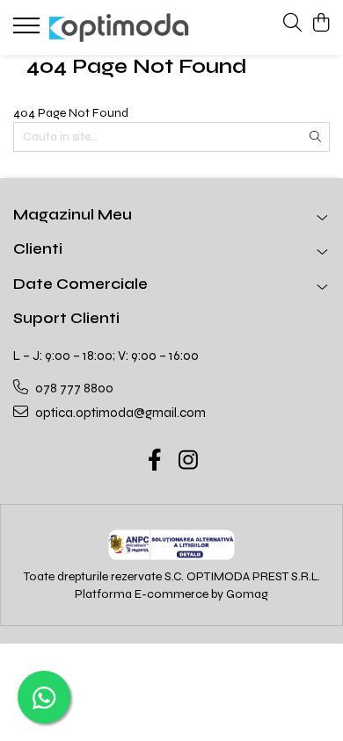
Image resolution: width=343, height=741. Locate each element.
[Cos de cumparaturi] (320, 23)
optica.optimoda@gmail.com (119, 413)
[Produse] (28, 31)
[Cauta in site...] (292, 23)
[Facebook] (155, 462)
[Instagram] (188, 462)
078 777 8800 (73, 388)
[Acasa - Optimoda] (118, 27)
